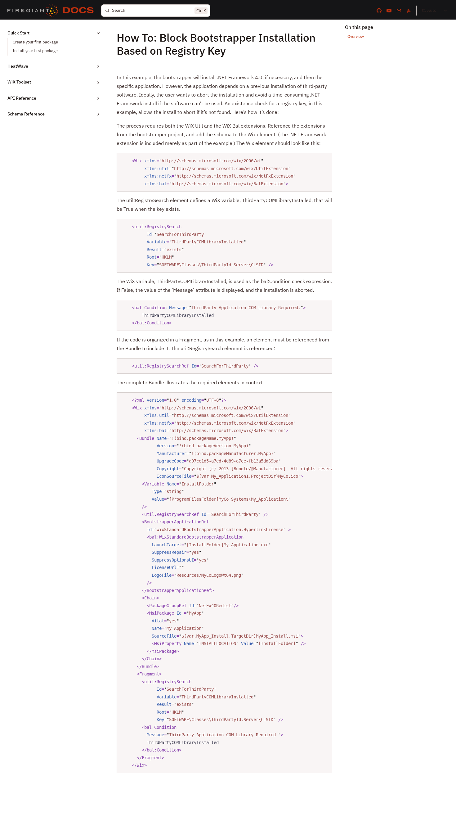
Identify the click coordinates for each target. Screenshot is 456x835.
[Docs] (78, 10)
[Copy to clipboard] (324, 160)
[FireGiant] (32, 10)
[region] (224, 582)
